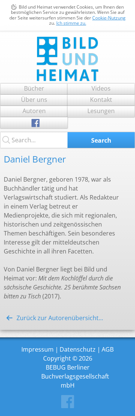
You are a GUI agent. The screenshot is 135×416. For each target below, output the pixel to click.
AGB (108, 349)
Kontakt (101, 99)
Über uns (34, 99)
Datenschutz (78, 349)
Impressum (37, 349)
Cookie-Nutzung (109, 18)
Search (101, 140)
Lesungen (101, 111)
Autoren (34, 111)
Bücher (34, 88)
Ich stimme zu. (71, 23)
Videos (101, 88)
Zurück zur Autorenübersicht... (59, 318)
